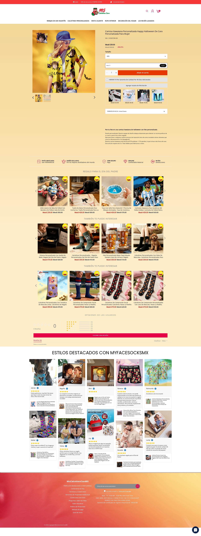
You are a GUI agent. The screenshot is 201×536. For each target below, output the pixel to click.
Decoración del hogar (127, 21)
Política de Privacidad (77, 507)
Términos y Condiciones (77, 492)
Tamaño (108, 52)
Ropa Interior (110, 21)
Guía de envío (77, 512)
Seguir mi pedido (118, 2)
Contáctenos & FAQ (77, 489)
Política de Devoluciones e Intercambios (78, 486)
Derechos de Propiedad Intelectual (78, 495)
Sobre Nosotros (77, 504)
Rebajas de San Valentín (56, 21)
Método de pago (77, 510)
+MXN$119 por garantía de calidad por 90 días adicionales (129, 80)
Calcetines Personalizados (78, 21)
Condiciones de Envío (77, 498)
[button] (37, 61)
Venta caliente (97, 21)
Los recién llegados (146, 21)
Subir (163, 66)
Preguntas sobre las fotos (78, 501)
